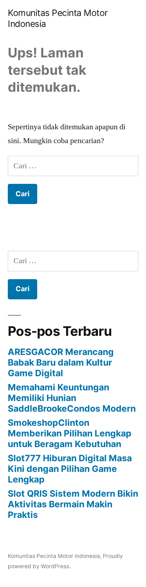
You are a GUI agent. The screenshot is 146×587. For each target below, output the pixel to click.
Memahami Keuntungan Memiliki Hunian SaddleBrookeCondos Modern (72, 397)
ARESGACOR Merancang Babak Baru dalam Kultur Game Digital (61, 362)
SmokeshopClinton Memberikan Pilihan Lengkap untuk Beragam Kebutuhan (69, 433)
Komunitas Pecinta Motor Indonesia (54, 556)
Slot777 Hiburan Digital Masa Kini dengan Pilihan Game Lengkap (70, 468)
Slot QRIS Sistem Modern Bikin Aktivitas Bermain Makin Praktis (73, 504)
